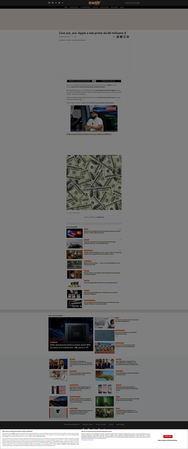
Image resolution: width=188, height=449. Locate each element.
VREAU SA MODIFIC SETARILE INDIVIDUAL (167, 440)
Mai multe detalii (41, 436)
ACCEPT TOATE (167, 436)
